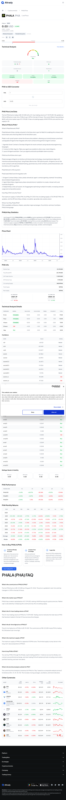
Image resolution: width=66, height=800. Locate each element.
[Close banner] (63, 386)
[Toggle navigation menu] (63, 2)
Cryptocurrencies (12, 10)
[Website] (6, 37)
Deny (32, 412)
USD (5, 101)
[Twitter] (55, 785)
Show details (57, 407)
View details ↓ (60, 46)
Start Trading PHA (8, 569)
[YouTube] (59, 785)
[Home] (3, 10)
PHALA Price (24, 10)
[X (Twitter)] (9, 37)
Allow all (53, 412)
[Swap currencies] (33, 97)
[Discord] (13, 37)
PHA (5, 92)
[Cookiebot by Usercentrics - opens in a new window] (53, 386)
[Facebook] (51, 785)
